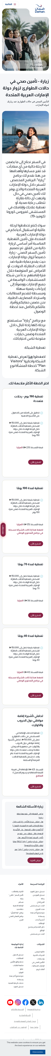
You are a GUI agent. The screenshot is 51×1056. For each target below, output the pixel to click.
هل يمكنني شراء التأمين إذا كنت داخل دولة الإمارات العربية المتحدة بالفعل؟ (27, 824)
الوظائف (41, 923)
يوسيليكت (40, 959)
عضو (21, 969)
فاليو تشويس (39, 952)
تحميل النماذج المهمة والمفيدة (25, 1021)
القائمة (8, 4)
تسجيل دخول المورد (37, 892)
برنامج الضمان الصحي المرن (16, 918)
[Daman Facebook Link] (25, 1002)
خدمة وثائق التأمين (16, 962)
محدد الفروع (40, 909)
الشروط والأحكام (17, 1009)
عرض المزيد (35, 860)
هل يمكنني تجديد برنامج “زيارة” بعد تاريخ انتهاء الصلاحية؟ (28, 851)
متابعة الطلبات (18, 965)
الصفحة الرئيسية (38, 63)
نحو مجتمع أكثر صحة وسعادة (37, 914)
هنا (30, 356)
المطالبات (19, 958)
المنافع (39, 776)
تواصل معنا (34, 1027)
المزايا (19, 447)
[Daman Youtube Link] (10, 1002)
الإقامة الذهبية (18, 906)
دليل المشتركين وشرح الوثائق (36, 928)
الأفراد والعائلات (17, 892)
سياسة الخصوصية (33, 1009)
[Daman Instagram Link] (18, 1002)
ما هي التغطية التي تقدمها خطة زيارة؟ (30, 816)
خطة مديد (19, 909)
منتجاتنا (26, 63)
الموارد (21, 972)
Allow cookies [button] (37, 1052)
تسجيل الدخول (18, 955)
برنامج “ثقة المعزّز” (16, 913)
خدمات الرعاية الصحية (15, 983)
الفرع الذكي (40, 902)
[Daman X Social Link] (33, 1002)
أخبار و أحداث (39, 920)
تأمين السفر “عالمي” (16, 895)
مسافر (20, 902)
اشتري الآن (36, 462)
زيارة (21, 899)
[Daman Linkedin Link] (41, 1002)
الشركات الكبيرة (38, 955)
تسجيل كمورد (18, 987)
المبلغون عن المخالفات (18, 1027)
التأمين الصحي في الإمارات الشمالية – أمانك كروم (37, 965)
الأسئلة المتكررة (25, 1015)
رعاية (42, 899)
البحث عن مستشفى (37, 906)
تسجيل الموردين (38, 895)
